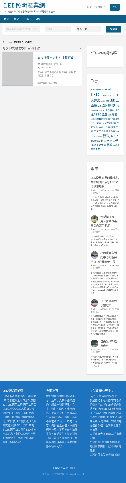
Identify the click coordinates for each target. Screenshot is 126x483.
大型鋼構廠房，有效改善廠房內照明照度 (104, 221)
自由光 (105, 140)
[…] (51, 75)
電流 (97, 149)
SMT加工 (97, 123)
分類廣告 (116, 404)
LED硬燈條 (95, 119)
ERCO (107, 89)
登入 (114, 7)
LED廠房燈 (106, 105)
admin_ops (97, 190)
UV (103, 123)
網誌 (38, 18)
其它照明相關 (46, 64)
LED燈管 (112, 114)
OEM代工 (111, 119)
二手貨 (115, 433)
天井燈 (101, 127)
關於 (16, 18)
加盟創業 (112, 442)
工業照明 (103, 131)
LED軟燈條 (103, 119)
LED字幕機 (105, 101)
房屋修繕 (95, 400)
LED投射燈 (100, 110)
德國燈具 (99, 136)
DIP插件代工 (100, 89)
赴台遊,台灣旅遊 (99, 421)
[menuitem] (95, 7)
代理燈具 (112, 123)
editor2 (62, 64)
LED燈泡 (101, 114)
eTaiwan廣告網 (112, 408)
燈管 (95, 141)
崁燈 (113, 127)
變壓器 (108, 144)
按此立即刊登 (97, 7)
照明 (106, 136)
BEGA (93, 89)
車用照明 (115, 145)
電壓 (93, 149)
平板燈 (112, 131)
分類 (26, 18)
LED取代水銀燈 (105, 95)
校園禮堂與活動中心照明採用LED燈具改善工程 (104, 257)
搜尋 (114, 29)
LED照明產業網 (24, 5)
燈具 (113, 136)
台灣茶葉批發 (97, 454)
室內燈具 (107, 127)
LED (95, 94)
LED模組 (109, 110)
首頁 (6, 18)
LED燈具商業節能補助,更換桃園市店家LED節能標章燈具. (105, 182)
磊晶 (98, 141)
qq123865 (97, 349)
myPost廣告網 (98, 396)
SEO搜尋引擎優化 (100, 412)
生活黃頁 (117, 417)
